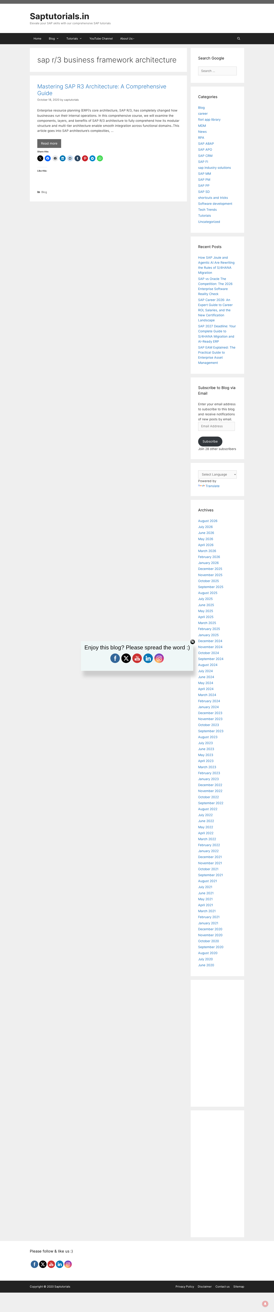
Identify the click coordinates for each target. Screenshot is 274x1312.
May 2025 (205, 611)
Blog (44, 192)
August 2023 (208, 737)
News (202, 132)
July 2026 (205, 527)
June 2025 (206, 605)
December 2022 (210, 785)
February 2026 (209, 557)
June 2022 (206, 821)
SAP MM (204, 173)
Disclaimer (205, 1286)
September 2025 (210, 587)
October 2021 (208, 869)
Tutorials (204, 215)
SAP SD (204, 192)
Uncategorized (209, 222)
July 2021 (205, 887)
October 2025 (208, 581)
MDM (202, 126)
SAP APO (205, 149)
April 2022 (205, 833)
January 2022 (208, 851)
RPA (201, 137)
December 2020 (210, 929)
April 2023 (206, 761)
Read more (49, 143)
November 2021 (210, 863)
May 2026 (205, 539)
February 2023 (209, 773)
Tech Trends (207, 209)
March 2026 (207, 551)
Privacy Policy (185, 1286)
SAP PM (204, 179)
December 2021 (210, 857)
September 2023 (210, 731)
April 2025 (205, 617)
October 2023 (208, 725)
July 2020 (205, 959)
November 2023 (210, 719)
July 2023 (205, 743)
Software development (215, 204)
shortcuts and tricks (213, 198)
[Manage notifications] (265, 1304)
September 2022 (210, 803)
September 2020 (210, 947)
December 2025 (210, 569)
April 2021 (205, 905)
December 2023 (210, 713)
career (203, 113)
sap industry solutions (214, 168)
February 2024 (209, 701)
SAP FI (203, 162)
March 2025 (207, 623)
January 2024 (208, 707)
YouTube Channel (101, 38)
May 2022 (205, 827)
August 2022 (207, 809)
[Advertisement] (108, 231)
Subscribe (210, 441)
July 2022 (205, 815)
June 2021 (206, 893)
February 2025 (209, 629)
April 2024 (206, 689)
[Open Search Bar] (238, 38)
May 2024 (205, 683)
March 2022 (207, 839)
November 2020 (210, 935)
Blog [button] (52, 38)
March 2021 (207, 911)
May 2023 (205, 755)
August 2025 (207, 593)
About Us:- (127, 38)
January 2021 (208, 923)
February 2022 (209, 845)
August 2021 (207, 881)
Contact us (222, 1286)
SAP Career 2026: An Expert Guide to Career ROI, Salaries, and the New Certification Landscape (215, 310)
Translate (213, 486)
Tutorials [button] (72, 38)
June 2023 (206, 749)
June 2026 (206, 533)
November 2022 (210, 791)
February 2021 (209, 917)
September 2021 (210, 875)
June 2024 (206, 677)
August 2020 (208, 953)
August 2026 (208, 521)
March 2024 (207, 695)
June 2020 (206, 965)
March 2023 (207, 767)
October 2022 (208, 797)
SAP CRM (205, 156)
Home (37, 38)
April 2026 (206, 545)
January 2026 (208, 563)
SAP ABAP (206, 143)
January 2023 (208, 779)
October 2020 (208, 941)
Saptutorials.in (59, 16)
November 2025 (210, 575)
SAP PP (204, 185)
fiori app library (209, 119)
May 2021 (205, 899)
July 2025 (205, 599)
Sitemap (238, 1286)
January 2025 (208, 635)
